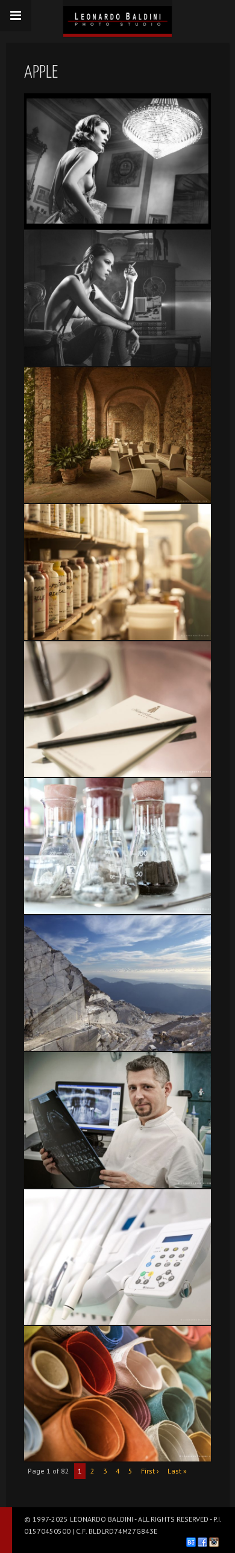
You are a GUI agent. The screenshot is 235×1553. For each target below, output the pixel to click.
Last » (177, 1470)
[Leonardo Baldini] (117, 17)
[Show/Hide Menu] (15, 15)
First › (150, 1470)
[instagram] (214, 1542)
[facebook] (202, 1542)
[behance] (191, 1542)
